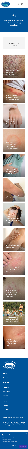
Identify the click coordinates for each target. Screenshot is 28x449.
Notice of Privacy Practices (10, 422)
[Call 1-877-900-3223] (22, 4)
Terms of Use (7, 426)
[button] (26, 4)
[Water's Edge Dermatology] (5, 4)
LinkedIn (5, 409)
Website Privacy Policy (11, 441)
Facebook (6, 405)
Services (5, 378)
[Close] (26, 434)
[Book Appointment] (18, 4)
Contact (5, 396)
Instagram (6, 401)
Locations (6, 382)
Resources (6, 391)
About (5, 373)
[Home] (10, 365)
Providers (6, 387)
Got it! (14, 445)
